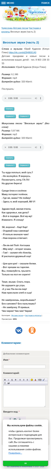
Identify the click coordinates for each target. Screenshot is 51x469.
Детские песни (17, 315)
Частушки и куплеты (33, 315)
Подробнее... (15, 453)
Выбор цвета (35, 380)
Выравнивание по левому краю (20, 380)
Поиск (45, 3)
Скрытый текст (40, 380)
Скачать (9, 109)
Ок (25, 463)
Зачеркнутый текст (15, 380)
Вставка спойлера (8, 383)
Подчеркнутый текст (12, 380)
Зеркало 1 (10, 116)
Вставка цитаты (43, 380)
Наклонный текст (8, 380)
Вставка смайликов (31, 380)
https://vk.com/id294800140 (22, 52)
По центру (23, 380)
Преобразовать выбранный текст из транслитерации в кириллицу (5, 383)
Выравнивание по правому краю (27, 380)
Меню (10, 3)
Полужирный (5, 380)
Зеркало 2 (24, 116)
